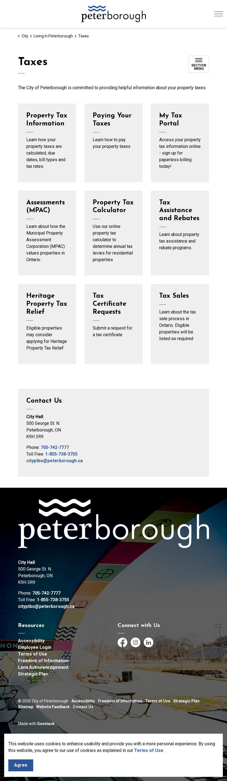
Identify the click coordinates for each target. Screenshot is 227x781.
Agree (20, 765)
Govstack (46, 723)
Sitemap (25, 707)
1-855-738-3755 (61, 454)
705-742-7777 (55, 447)
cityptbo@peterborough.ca (54, 460)
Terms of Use (148, 750)
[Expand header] (218, 14)
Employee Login (34, 647)
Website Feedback (53, 707)
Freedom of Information (43, 660)
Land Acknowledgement (43, 667)
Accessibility (31, 640)
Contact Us (83, 707)
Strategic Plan (33, 674)
